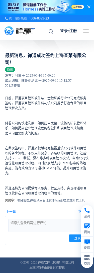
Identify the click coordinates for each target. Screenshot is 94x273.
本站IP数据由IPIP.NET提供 (47, 267)
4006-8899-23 (39, 18)
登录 (77, 238)
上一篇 (11, 211)
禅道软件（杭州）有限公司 (56, 262)
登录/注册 (68, 31)
